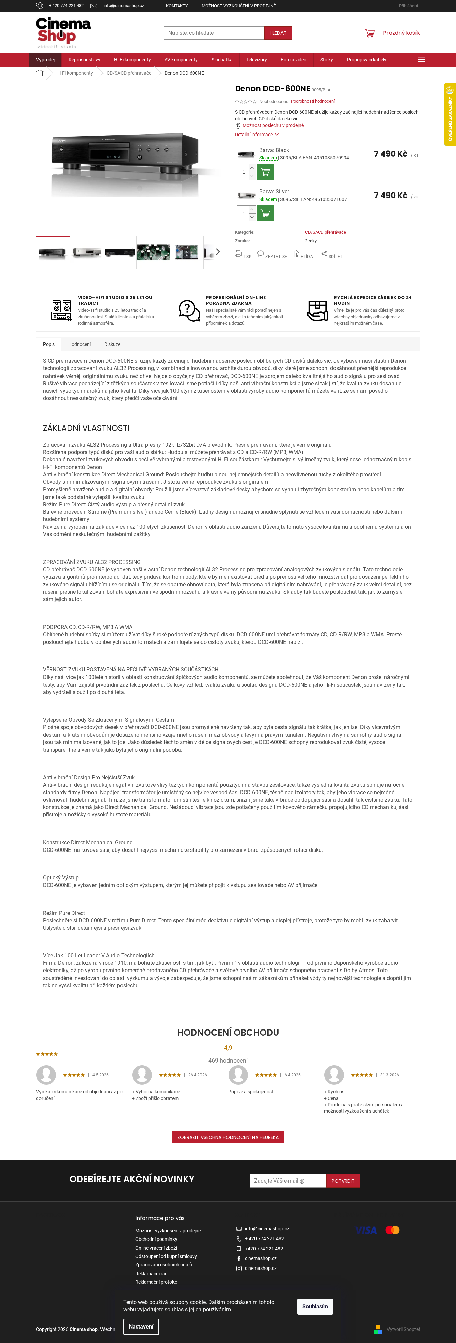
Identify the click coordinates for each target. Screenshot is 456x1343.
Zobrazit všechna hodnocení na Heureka (228, 1137)
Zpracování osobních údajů (163, 1264)
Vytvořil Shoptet (403, 1329)
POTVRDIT (343, 1180)
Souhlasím (315, 1306)
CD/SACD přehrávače (325, 232)
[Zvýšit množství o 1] (252, 168)
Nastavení (141, 1326)
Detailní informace (254, 134)
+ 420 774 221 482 (264, 1238)
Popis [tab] (49, 344)
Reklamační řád (151, 1273)
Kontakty (177, 5)
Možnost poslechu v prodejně (273, 125)
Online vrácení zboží (156, 1248)
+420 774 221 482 (264, 1248)
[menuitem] (45, 60)
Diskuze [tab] (112, 344)
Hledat (278, 33)
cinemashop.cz (261, 1258)
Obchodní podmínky (156, 1239)
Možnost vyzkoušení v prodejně (239, 5)
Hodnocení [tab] (79, 344)
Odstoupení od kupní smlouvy (166, 1256)
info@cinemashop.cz (267, 1228)
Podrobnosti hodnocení (313, 101)
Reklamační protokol (156, 1282)
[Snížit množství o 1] (252, 176)
